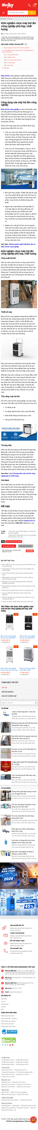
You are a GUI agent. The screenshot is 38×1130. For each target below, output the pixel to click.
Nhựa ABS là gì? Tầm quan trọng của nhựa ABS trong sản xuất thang (19, 565)
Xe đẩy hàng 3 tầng (22, 1062)
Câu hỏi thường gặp (9, 696)
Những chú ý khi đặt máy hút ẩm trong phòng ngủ (17, 590)
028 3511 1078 (16, 988)
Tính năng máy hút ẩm (14, 60)
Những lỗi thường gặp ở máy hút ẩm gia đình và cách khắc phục (18, 586)
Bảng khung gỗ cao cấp (28, 1105)
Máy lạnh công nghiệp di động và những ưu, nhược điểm (23, 853)
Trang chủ (3, 19)
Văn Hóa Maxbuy (8, 692)
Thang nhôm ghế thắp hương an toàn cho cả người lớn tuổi (24, 793)
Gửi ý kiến (30, 551)
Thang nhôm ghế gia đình (25, 1072)
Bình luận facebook (26, 546)
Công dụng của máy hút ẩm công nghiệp (16, 47)
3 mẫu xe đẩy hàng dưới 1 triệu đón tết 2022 (23, 713)
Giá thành (10, 65)
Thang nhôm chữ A (20, 1070)
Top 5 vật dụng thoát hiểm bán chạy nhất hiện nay (24, 776)
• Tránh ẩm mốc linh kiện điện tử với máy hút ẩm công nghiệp (22, 532)
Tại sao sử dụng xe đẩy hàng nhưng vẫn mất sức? (17, 601)
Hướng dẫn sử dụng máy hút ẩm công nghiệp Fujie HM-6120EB (18, 569)
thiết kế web (22, 1119)
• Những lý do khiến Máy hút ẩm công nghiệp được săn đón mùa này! (22, 536)
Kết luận (6, 68)
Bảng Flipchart (6, 1105)
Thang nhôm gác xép (8, 1072)
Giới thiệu (4, 999)
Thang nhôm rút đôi (8, 1074)
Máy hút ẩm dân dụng (8, 1094)
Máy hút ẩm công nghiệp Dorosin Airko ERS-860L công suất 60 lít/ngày (27, 637)
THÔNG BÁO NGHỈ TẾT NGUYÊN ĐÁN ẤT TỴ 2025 (24, 763)
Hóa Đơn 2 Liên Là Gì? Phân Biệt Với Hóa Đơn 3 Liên (24, 750)
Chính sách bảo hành (7, 1016)
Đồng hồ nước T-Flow (23, 1084)
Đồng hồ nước (6, 1082)
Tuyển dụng (4, 1004)
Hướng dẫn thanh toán (8, 1026)
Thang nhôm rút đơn (22, 1074)
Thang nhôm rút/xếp (8, 1076)
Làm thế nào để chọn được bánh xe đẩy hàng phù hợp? (17, 574)
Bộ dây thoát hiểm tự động (10, 1100)
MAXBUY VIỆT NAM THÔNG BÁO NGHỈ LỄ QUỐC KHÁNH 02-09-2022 (17, 582)
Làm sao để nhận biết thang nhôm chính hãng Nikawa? (16, 593)
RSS (2, 1009)
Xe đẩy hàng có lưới (22, 1064)
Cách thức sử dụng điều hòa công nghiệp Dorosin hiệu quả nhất (23, 841)
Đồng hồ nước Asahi (18, 1082)
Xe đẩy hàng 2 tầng (8, 1062)
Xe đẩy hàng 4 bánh (8, 1064)
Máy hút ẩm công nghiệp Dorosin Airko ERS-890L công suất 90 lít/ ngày (8, 637)
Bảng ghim (16, 1105)
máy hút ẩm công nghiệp (14, 541)
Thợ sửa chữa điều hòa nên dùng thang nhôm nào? (23, 817)
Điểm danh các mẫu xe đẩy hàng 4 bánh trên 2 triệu (23, 830)
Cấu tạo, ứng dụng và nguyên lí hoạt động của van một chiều (24, 806)
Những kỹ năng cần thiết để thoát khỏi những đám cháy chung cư (24, 724)
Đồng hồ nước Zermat (24, 1086)
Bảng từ (33, 1108)
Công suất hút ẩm (13, 54)
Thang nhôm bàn (7, 1070)
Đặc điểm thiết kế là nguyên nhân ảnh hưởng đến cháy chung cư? (24, 737)
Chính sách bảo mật (7, 1024)
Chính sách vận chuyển (8, 1021)
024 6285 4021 (16, 977)
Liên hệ (3, 1007)
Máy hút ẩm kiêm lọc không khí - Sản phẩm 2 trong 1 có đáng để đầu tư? (18, 598)
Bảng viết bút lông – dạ (9, 1110)
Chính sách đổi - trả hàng (9, 1018)
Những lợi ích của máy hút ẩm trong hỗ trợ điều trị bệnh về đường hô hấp (17, 578)
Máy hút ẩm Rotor (23, 1094)
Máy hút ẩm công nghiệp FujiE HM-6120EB (27, 669)
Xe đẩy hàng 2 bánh (22, 1060)
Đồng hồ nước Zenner (8, 1086)
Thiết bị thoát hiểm (26, 1100)
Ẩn (26, 44)
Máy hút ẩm (5, 1092)
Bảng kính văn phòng (8, 1108)
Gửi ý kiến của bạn (8, 546)
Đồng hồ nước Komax (8, 1084)
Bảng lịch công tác (23, 1108)
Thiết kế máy (11, 57)
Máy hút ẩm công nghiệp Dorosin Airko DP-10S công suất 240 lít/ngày (9, 669)
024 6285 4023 (27, 977)
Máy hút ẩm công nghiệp (18, 1092)
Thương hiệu (11, 62)
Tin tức (10, 19)
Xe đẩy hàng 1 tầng (8, 1060)
